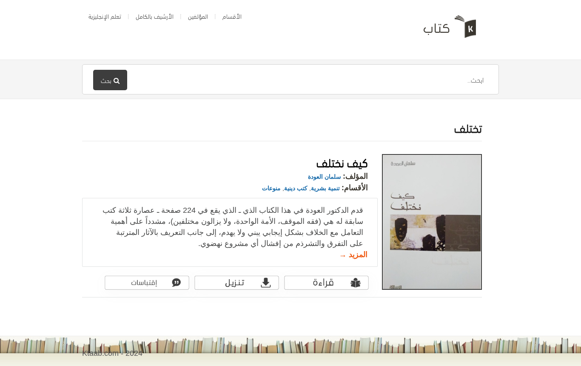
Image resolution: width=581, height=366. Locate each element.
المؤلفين (198, 16)
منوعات (271, 188)
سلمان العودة (324, 176)
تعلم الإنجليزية (104, 16)
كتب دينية (296, 188)
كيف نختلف (342, 161)
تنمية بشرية (325, 188)
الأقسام (232, 16)
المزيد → (353, 254)
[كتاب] (443, 30)
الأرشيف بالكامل (155, 16)
